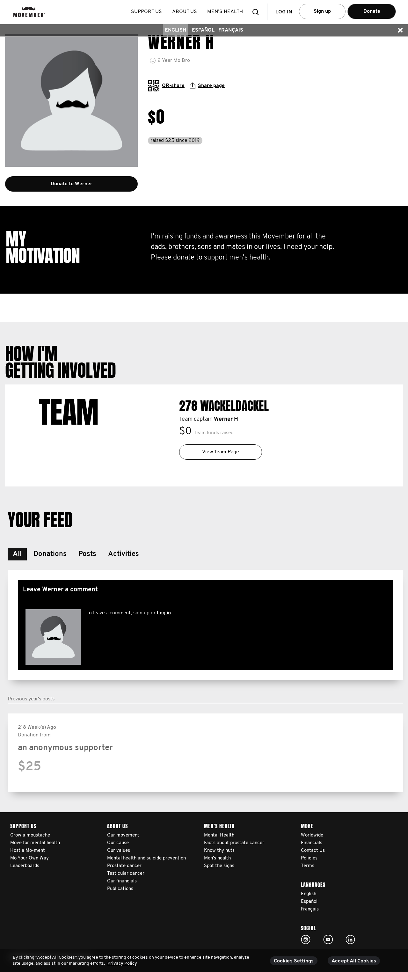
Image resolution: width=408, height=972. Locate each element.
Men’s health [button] (225, 11)
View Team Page (220, 452)
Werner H (226, 419)
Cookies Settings (294, 961)
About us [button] (184, 11)
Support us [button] (146, 11)
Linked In (350, 939)
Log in (164, 613)
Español (203, 30)
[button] (257, 12)
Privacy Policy (122, 963)
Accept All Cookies (354, 961)
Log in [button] (283, 12)
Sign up (322, 11)
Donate (371, 11)
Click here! (305, 939)
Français (230, 30)
